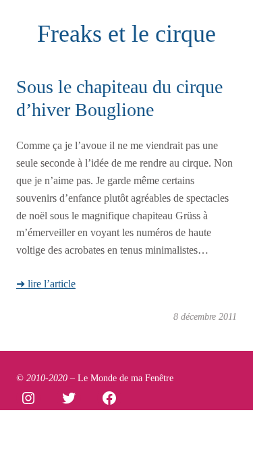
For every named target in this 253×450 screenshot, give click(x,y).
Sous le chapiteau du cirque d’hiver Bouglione (119, 98)
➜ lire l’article (46, 283)
